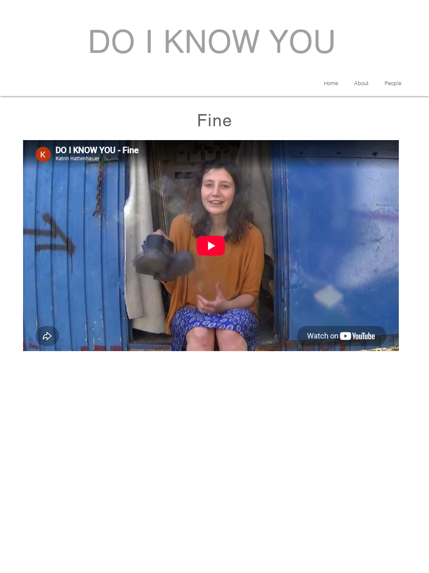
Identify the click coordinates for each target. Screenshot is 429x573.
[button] (393, 83)
